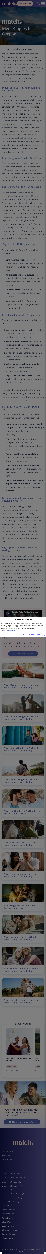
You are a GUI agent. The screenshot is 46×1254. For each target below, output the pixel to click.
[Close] (42, 620)
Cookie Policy (11, 630)
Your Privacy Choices (34, 634)
